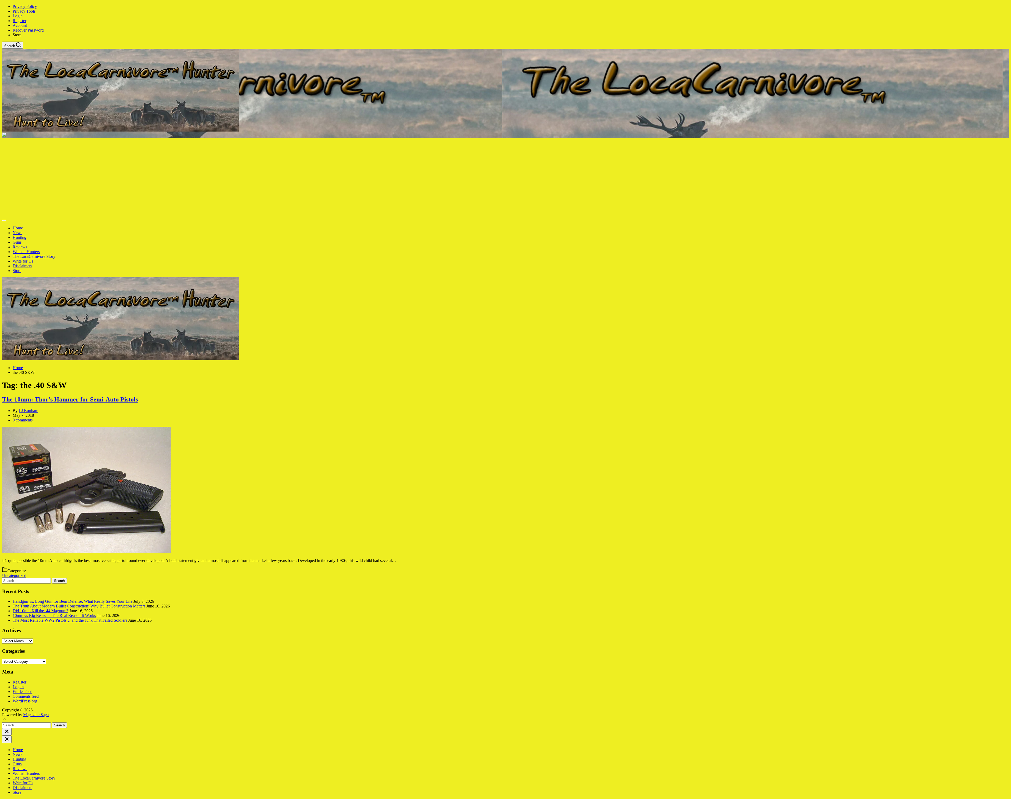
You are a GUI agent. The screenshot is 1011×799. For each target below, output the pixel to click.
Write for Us (23, 261)
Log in (18, 687)
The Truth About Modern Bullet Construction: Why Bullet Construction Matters (79, 606)
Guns (17, 242)
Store (17, 270)
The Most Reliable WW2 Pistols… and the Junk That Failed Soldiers (70, 620)
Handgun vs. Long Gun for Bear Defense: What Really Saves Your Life (72, 601)
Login (18, 16)
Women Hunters (26, 251)
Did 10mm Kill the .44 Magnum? (40, 611)
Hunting (19, 237)
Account (20, 25)
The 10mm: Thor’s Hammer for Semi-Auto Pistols (70, 399)
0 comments (23, 420)
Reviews (20, 247)
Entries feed (22, 691)
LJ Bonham (28, 410)
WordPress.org (25, 701)
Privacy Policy (25, 6)
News (17, 232)
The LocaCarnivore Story (34, 256)
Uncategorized (14, 575)
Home (18, 228)
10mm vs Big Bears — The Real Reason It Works (54, 615)
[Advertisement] (505, 177)
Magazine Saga (36, 714)
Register (19, 20)
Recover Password (28, 30)
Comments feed (26, 696)
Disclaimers (22, 266)
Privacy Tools (24, 11)
